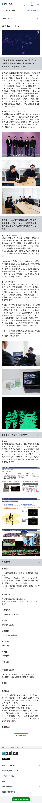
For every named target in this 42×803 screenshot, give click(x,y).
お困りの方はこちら (8, 792)
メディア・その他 (8, 776)
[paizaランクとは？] (38, 18)
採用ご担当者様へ (8, 786)
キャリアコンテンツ (8, 765)
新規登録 (32, 5)
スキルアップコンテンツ (10, 771)
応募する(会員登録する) (21, 799)
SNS (3, 781)
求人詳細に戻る (21, 735)
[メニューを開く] (37, 3)
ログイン (26, 5)
